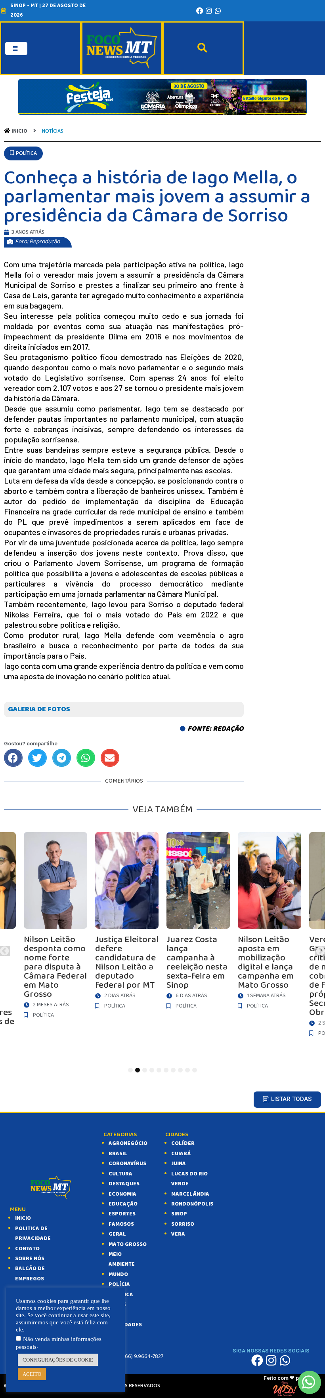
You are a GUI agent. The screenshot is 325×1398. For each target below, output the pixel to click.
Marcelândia (190, 1194)
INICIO (23, 1218)
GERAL (117, 1234)
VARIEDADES (125, 1324)
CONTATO (27, 1248)
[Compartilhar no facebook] (13, 758)
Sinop (179, 1213)
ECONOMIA (122, 1194)
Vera (178, 1234)
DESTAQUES (124, 1183)
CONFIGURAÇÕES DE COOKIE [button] (58, 1360)
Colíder (183, 1143)
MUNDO (118, 1274)
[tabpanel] (198, 922)
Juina (178, 1163)
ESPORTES (122, 1213)
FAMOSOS (121, 1224)
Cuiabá (181, 1153)
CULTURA (120, 1173)
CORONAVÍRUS (127, 1163)
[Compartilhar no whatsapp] (85, 758)
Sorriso (182, 1224)
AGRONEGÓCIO (128, 1143)
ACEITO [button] (32, 1374)
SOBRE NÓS (29, 1258)
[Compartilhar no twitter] (37, 758)
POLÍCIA (119, 1284)
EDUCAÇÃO (123, 1204)
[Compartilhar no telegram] (61, 758)
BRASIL (118, 1153)
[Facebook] (199, 10)
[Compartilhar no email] (110, 758)
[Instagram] (208, 10)
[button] (23, 153)
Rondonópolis (192, 1204)
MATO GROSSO (128, 1244)
